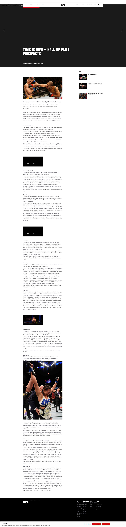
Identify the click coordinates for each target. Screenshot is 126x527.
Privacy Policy (99, 504)
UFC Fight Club (79, 513)
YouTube (84, 509)
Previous (4, 30)
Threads (84, 506)
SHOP (95, 5)
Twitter (84, 513)
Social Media (86, 501)
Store (78, 511)
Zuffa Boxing (89, 5)
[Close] (123, 524)
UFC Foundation (80, 504)
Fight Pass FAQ (93, 503)
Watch (83, 5)
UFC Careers (79, 506)
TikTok (84, 511)
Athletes (38, 5)
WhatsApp (85, 508)
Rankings (32, 5)
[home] (63, 5)
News (43, 5)
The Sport (78, 503)
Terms (97, 503)
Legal (97, 501)
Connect (77, 5)
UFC (77, 501)
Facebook (85, 503)
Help (91, 501)
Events (26, 5)
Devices (91, 504)
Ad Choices (98, 506)
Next (122, 30)
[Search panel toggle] (99, 5)
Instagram (85, 504)
